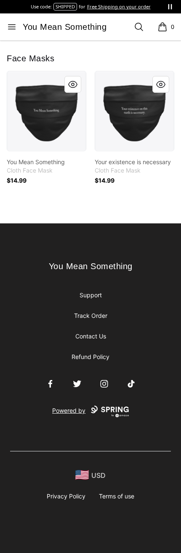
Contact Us (90, 336)
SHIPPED (65, 6)
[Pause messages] (170, 7)
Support (91, 295)
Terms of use (116, 496)
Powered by (68, 410)
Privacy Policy (66, 496)
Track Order (90, 315)
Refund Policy (90, 356)
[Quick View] (72, 84)
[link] (46, 111)
